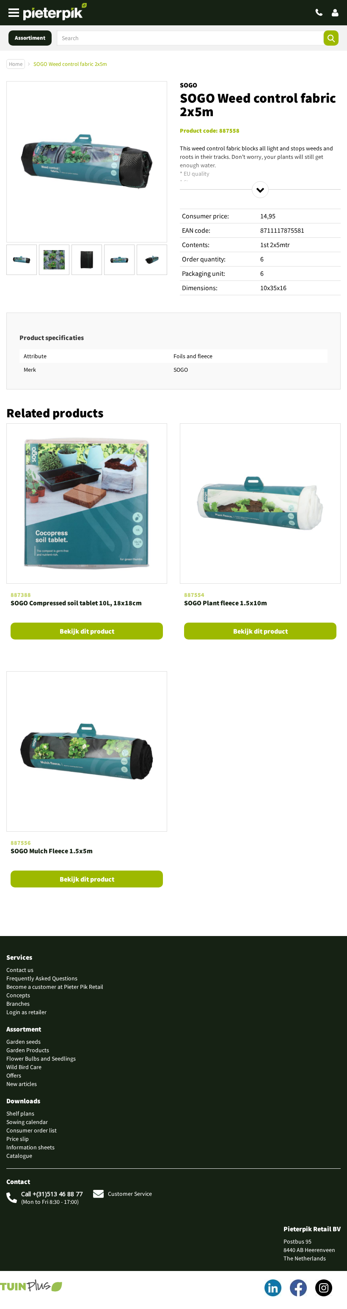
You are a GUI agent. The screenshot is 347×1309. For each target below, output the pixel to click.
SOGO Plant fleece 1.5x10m (225, 603)
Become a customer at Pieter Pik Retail (54, 987)
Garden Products (27, 1050)
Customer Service (130, 1193)
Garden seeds (23, 1041)
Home (15, 64)
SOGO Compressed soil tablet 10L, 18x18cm (76, 603)
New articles (21, 1084)
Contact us (19, 970)
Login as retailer (26, 1012)
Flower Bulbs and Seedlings (41, 1058)
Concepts (18, 995)
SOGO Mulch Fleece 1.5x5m (52, 850)
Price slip (17, 1139)
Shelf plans (20, 1113)
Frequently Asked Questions (41, 978)
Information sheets (30, 1147)
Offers (13, 1075)
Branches (18, 1003)
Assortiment (30, 37)
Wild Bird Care (23, 1067)
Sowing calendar (27, 1122)
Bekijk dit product (87, 631)
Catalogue (19, 1155)
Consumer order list (31, 1130)
